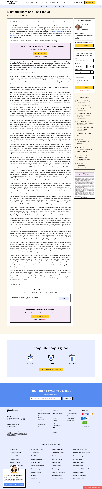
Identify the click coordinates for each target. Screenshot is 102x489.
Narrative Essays (35, 462)
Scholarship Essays (78, 478)
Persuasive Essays (78, 462)
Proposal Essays (56, 465)
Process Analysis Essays (37, 465)
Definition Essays (56, 456)
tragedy (32, 67)
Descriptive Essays (78, 456)
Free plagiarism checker (44, 413)
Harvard (34, 292)
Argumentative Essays (37, 449)
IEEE (51, 292)
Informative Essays (15, 462)
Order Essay (41, 429)
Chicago (41, 292)
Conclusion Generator (43, 422)
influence (12, 35)
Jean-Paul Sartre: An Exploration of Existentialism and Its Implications (84, 149)
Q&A (54, 430)
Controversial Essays (15, 456)
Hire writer (84, 45)
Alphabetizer (41, 419)
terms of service (82, 81)
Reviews (55, 420)
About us (44, 2)
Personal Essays (56, 462)
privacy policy (89, 81)
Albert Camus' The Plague (84, 101)
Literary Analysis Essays (58, 472)
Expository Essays (78, 459)
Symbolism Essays (36, 472)
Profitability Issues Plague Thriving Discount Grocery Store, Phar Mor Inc (84, 107)
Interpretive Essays (78, 472)
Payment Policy (70, 420)
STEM (64, 2)
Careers (55, 418)
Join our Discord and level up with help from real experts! (50, 6)
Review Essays (35, 475)
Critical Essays (35, 456)
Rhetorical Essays (36, 469)
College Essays (35, 452)
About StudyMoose (57, 413)
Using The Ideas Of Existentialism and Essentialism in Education (84, 157)
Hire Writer (89, 2)
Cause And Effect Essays (80, 449)
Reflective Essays (78, 465)
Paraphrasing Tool (42, 426)
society (34, 35)
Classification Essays (15, 452)
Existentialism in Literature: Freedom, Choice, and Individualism (84, 141)
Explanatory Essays (57, 478)
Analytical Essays (14, 449)
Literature (55, 432)
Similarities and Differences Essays (82, 469)
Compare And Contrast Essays (81, 452)
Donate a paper (56, 425)
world (68, 26)
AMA (56, 292)
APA (24, 292)
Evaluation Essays (14, 459)
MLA (28, 292)
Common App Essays (58, 452)
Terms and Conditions (72, 413)
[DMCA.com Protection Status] (84, 422)
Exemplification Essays (37, 459)
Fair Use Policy (70, 418)
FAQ (54, 423)
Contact (54, 415)
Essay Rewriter (41, 424)
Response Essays (57, 475)
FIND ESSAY (68, 398)
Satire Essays (55, 469)
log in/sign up (77, 2)
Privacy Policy (70, 415)
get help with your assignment (14, 484)
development (57, 31)
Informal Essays (35, 478)
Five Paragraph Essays (79, 475)
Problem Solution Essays (16, 465)
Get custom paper (40, 53)
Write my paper (84, 87)
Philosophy (25, 15)
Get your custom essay (40, 316)
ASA (47, 292)
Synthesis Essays (35, 482)
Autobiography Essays (58, 449)
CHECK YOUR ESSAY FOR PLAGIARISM (51, 369)
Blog (54, 427)
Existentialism (17, 15)
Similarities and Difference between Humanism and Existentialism (84, 115)
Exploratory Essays (57, 459)
